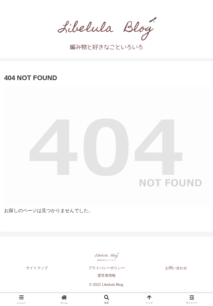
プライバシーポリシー (106, 268)
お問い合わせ (176, 268)
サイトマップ (37, 268)
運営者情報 (106, 275)
